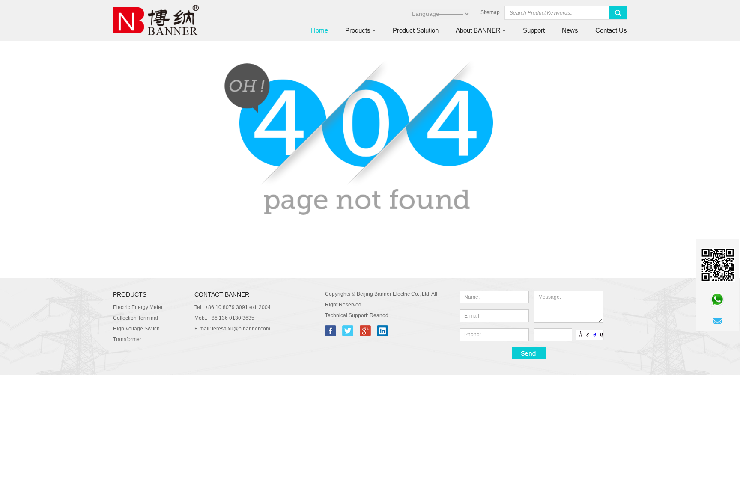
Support (534, 30)
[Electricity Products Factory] (156, 39)
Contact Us (611, 30)
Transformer (127, 339)
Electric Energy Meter (138, 307)
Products (357, 30)
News (570, 30)
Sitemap (490, 12)
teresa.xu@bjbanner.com (241, 329)
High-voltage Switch (136, 329)
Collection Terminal (135, 318)
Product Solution (416, 30)
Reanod (379, 315)
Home (319, 30)
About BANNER (478, 30)
